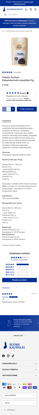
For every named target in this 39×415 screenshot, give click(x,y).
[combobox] (19, 14)
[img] (7, 294)
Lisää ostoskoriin (27, 109)
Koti (3, 31)
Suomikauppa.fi (10, 409)
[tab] (6, 121)
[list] (19, 51)
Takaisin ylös (18, 335)
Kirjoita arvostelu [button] (19, 280)
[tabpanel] (19, 183)
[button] (30, 9)
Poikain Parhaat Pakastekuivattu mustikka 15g (19, 31)
